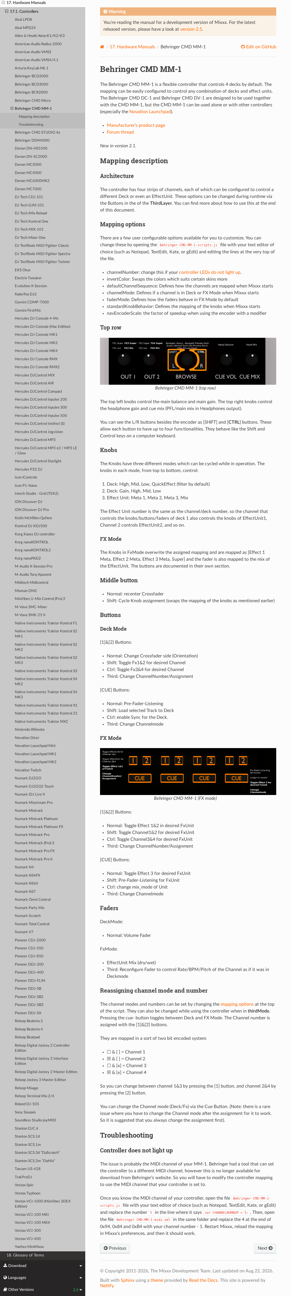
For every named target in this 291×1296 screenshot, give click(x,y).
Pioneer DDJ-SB (28, 989)
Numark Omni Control (33, 900)
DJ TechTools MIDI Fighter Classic (42, 246)
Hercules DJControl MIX (35, 375)
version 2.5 (191, 29)
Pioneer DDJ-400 (29, 972)
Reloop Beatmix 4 (29, 1029)
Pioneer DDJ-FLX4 (30, 981)
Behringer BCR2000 (31, 92)
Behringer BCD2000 (31, 76)
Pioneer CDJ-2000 (30, 940)
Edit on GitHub (260, 47)
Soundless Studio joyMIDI (35, 1120)
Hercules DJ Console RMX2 (37, 367)
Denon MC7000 (28, 189)
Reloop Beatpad (27, 1037)
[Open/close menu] (3, 2)
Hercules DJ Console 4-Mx (36, 318)
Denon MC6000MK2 (32, 181)
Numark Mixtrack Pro (32, 835)
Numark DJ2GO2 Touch (34, 786)
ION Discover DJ (28, 502)
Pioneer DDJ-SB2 (29, 997)
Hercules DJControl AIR (34, 383)
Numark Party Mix (29, 908)
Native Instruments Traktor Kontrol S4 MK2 (46, 681)
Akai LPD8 (23, 20)
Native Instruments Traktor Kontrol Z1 (46, 713)
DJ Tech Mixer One (30, 238)
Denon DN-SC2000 (31, 157)
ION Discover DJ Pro (32, 510)
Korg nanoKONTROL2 (33, 550)
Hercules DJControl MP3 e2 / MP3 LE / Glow (46, 450)
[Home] (102, 46)
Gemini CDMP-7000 (32, 302)
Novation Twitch (28, 770)
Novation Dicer (27, 738)
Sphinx (127, 1280)
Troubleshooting (31, 124)
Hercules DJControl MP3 (35, 440)
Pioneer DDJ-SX (28, 1013)
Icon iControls (26, 477)
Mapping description (34, 116)
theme (157, 1280)
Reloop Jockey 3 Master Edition (40, 1080)
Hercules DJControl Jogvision (39, 432)
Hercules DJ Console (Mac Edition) (42, 327)
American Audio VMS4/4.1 (37, 60)
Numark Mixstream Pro (34, 803)
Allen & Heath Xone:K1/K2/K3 (40, 36)
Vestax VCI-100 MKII (32, 1223)
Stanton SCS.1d (27, 1136)
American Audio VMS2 (33, 52)
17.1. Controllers (24, 11)
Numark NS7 (25, 892)
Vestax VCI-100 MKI (32, 1215)
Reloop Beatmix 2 (29, 1021)
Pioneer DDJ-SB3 (29, 1005)
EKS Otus (22, 270)
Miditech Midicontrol (31, 583)
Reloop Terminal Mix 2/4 (34, 1096)
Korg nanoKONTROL (32, 542)
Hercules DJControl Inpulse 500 (41, 416)
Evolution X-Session (31, 286)
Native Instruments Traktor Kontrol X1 (46, 705)
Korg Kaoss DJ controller (35, 534)
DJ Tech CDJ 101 (29, 197)
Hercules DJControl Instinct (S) (40, 424)
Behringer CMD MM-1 (33, 109)
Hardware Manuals (132, 47)
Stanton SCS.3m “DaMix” (35, 1161)
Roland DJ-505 (27, 1104)
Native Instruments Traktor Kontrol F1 (46, 623)
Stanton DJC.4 (26, 1129)
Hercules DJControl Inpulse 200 (41, 399)
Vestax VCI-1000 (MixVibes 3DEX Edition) (42, 1204)
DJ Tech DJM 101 (29, 205)
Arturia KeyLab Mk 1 (32, 68)
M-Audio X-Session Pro (33, 566)
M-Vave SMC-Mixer (31, 607)
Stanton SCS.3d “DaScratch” (37, 1153)
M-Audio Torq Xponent (33, 575)
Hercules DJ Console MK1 (36, 335)
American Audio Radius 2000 (38, 44)
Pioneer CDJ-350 (29, 948)
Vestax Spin (24, 1185)
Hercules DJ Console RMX (36, 359)
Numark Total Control (32, 924)
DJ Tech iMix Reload (31, 213)
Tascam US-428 (28, 1169)
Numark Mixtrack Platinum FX (39, 827)
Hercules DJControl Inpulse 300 (41, 407)
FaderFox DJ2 (26, 294)
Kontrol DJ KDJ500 (31, 526)
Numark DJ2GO (28, 778)
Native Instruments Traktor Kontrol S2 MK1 (46, 634)
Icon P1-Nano (26, 486)
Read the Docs (203, 1280)
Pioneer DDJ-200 (29, 964)
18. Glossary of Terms (25, 1255)
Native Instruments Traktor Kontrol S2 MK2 (46, 647)
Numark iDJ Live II (30, 794)
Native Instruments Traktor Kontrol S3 (46, 671)
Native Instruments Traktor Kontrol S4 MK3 (46, 694)
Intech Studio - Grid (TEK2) (36, 494)
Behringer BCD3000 (31, 84)
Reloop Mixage (26, 1088)
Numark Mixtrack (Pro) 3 (34, 843)
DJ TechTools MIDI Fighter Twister (42, 262)
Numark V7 (24, 932)
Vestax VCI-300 (28, 1231)
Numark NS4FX (27, 875)
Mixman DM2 (26, 591)
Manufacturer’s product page (136, 125)
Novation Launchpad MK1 (36, 754)
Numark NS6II (26, 883)
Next (263, 1248)
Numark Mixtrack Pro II (34, 859)
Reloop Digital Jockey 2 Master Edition (46, 1072)
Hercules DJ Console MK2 (36, 343)
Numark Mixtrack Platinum (36, 819)
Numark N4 (24, 867)
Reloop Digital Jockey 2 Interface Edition (41, 1061)
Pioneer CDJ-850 (29, 956)
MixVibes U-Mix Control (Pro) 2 (40, 599)
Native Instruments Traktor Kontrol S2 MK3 (46, 660)
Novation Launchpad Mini (35, 746)
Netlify (106, 1285)
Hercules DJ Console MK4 (36, 351)
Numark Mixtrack (29, 811)
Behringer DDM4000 (32, 140)
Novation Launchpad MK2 (36, 762)
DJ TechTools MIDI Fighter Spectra (42, 254)
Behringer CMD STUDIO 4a (37, 132)
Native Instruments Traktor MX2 (41, 722)
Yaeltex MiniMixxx (29, 1247)
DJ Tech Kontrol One (31, 221)
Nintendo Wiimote (30, 730)
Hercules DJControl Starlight (38, 461)
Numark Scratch (28, 916)
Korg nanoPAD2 (28, 558)
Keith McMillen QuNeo (33, 518)
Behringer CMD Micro (33, 101)
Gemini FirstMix (28, 310)
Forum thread (120, 132)
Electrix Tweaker (28, 278)
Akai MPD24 (25, 28)
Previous (117, 1248)
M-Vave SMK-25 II (30, 615)
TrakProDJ (23, 1177)
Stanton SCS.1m (28, 1145)
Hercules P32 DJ (28, 469)
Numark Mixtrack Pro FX (35, 851)
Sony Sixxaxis (25, 1112)
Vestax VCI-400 (28, 1239)
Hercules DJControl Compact (38, 392)
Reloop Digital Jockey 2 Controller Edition (42, 1048)
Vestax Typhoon (27, 1193)
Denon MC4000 (28, 173)
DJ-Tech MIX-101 (29, 229)
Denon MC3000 (28, 165)
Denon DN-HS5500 (31, 148)
